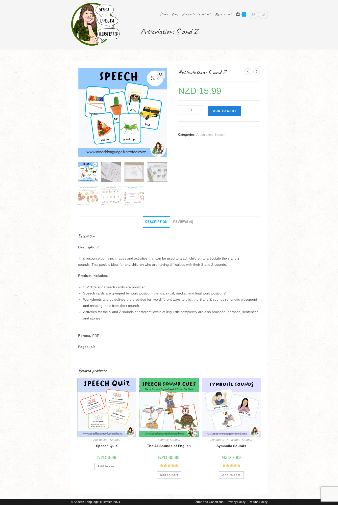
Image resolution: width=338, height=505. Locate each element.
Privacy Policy (236, 502)
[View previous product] (247, 71)
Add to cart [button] (106, 466)
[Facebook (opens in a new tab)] (253, 14)
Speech (220, 134)
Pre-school (233, 440)
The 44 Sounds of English (169, 446)
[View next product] (256, 71)
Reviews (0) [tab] (183, 222)
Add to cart (224, 111)
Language (217, 440)
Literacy (163, 440)
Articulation (204, 134)
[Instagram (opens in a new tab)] (263, 14)
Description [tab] (156, 222)
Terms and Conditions (208, 502)
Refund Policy (258, 502)
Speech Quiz (106, 446)
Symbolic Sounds (231, 446)
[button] (161, 75)
